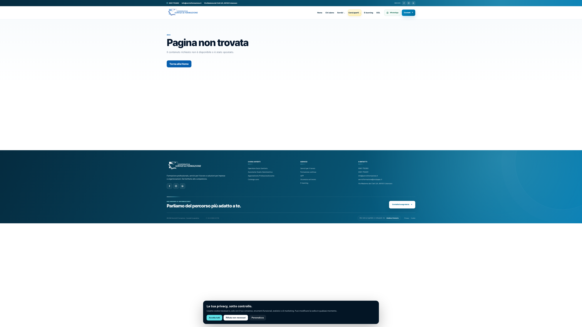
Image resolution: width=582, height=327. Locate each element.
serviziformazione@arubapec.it (370, 179)
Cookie (413, 218)
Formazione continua (308, 172)
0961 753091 (363, 172)
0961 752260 (363, 168)
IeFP (302, 176)
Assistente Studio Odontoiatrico (260, 172)
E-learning (368, 13)
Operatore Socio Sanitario (258, 168)
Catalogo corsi (253, 179)
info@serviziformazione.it (191, 3)
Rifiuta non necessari (236, 318)
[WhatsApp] (413, 3)
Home (319, 13)
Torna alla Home (179, 63)
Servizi (341, 13)
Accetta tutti (214, 318)
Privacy (406, 218)
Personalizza (258, 318)
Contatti (408, 13)
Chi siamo (329, 13)
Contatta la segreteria (402, 204)
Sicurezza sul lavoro (308, 179)
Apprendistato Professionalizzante (261, 176)
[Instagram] (409, 3)
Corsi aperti (354, 13)
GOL (378, 13)
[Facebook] (404, 3)
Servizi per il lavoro (307, 168)
